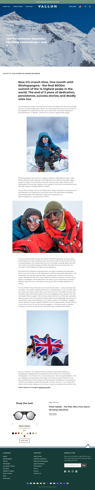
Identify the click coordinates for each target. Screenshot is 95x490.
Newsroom (6, 478)
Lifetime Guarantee (40, 459)
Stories (5, 15)
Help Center (38, 456)
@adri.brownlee (44, 387)
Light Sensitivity (39, 464)
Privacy (36, 471)
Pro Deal (6, 468)
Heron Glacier (24, 426)
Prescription (38, 466)
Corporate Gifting (9, 466)
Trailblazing (11, 15)
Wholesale (6, 464)
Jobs (4, 476)
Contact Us (37, 473)
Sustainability (7, 459)
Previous (13, 424)
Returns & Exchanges (41, 461)
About (5, 456)
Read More (53, 413)
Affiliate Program (8, 471)
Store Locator (7, 473)
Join (83, 465)
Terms (36, 468)
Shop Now (24, 440)
